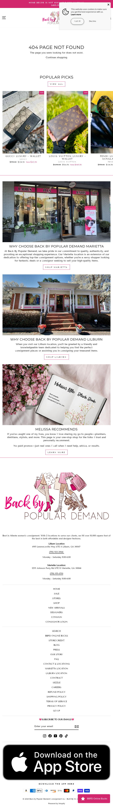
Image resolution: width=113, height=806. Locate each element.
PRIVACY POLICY (56, 706)
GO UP (56, 711)
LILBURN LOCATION (56, 673)
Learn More (56, 452)
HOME (56, 589)
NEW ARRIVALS (56, 608)
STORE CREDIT (56, 640)
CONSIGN (56, 617)
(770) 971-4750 (56, 573)
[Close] (108, 4)
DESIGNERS (56, 612)
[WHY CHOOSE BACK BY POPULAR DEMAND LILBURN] (56, 304)
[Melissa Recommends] (56, 394)
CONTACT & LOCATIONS (56, 664)
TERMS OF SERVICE (56, 701)
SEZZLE (56, 682)
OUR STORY (56, 654)
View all (56, 84)
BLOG (56, 645)
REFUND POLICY (56, 692)
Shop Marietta (56, 267)
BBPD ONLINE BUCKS (56, 636)
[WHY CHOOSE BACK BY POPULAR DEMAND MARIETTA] (56, 211)
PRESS (56, 650)
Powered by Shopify (56, 803)
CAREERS (56, 687)
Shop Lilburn (56, 357)
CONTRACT (56, 678)
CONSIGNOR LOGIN (57, 622)
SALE (56, 593)
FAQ (56, 659)
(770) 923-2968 (56, 552)
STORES (56, 598)
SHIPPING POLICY (56, 697)
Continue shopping (56, 57)
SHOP (56, 603)
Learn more (76, 14)
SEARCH (56, 631)
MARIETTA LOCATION (56, 668)
